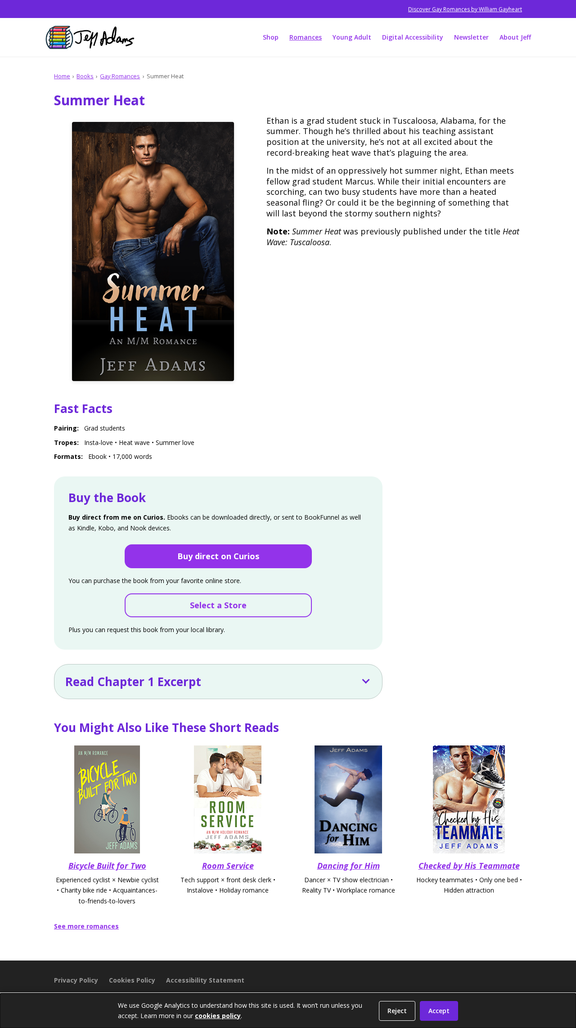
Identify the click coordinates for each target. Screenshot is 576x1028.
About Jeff (515, 37)
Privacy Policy (76, 980)
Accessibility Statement (205, 980)
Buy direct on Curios (218, 556)
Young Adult (352, 37)
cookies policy (218, 1015)
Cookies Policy (132, 980)
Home (62, 76)
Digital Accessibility (412, 37)
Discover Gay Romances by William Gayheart (465, 9)
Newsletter (471, 37)
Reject (397, 1010)
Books (85, 76)
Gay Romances (120, 76)
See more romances (86, 926)
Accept (439, 1010)
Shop (271, 37)
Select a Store (218, 605)
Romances (305, 37)
